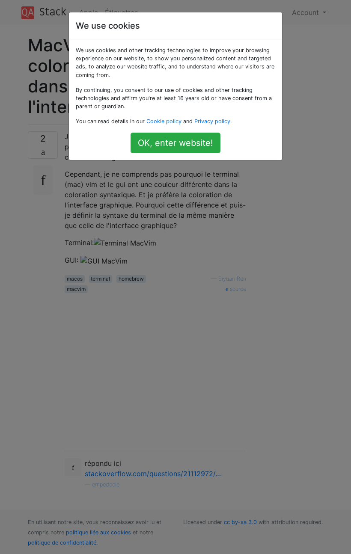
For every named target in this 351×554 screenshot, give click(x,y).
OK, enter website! (175, 143)
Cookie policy (163, 121)
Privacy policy (212, 121)
